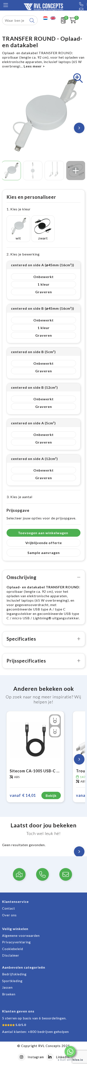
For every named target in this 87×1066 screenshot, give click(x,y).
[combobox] (15, 20)
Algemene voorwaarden (21, 935)
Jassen (7, 987)
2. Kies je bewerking (23, 254)
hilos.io (77, 1059)
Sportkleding (12, 981)
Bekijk (51, 795)
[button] (70, 1051)
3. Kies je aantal (19, 497)
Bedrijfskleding (14, 974)
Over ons (9, 915)
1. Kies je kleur (19, 209)
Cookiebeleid (12, 949)
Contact (8, 908)
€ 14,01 (23, 795)
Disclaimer (10, 955)
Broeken (8, 994)
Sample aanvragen (43, 553)
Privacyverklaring (16, 942)
